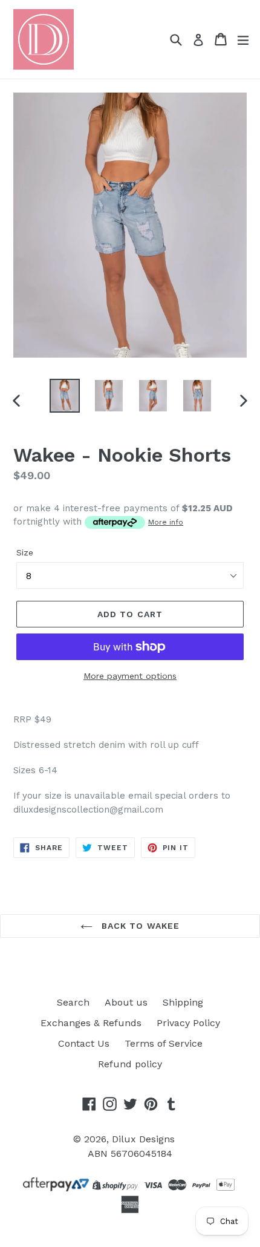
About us (126, 1002)
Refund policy (130, 1064)
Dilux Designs (143, 1139)
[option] (64, 396)
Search (73, 1002)
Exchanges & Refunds (91, 1023)
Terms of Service (164, 1043)
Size (24, 552)
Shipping (183, 1002)
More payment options (130, 676)
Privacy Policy (188, 1023)
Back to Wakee (139, 926)
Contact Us (83, 1043)
